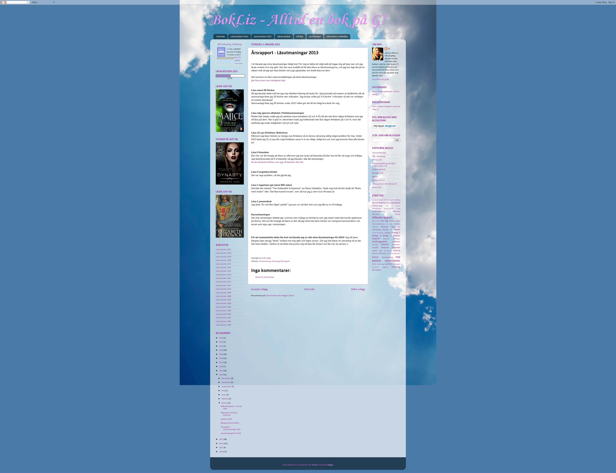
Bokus (388, 203)
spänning (380, 264)
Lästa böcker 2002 (223, 318)
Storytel (375, 227)
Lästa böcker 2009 (223, 293)
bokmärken (396, 245)
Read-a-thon (394, 221)
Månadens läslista (386, 214)
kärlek (389, 253)
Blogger (330, 465)
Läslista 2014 (226, 419)
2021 (221, 346)
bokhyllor (396, 242)
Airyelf (315, 465)
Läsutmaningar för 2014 (231, 433)
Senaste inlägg (259, 289)
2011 (221, 448)
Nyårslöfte (376, 221)
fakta (380, 251)
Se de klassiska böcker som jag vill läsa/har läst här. (277, 162)
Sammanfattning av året (382, 224)
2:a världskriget (377, 200)
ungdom (385, 267)
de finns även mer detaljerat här (268, 80)
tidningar (396, 264)
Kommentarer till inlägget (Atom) (280, 296)
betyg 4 (376, 236)
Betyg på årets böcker (230, 423)
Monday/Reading (378, 211)
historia (396, 250)
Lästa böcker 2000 (223, 325)
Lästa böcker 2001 (223, 321)
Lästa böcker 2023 (239, 36)
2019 (221, 354)
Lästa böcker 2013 (223, 278)
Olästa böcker (284, 36)
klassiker (382, 253)
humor (375, 253)
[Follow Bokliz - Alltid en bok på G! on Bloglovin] (385, 128)
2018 (221, 358)
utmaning (275, 261)
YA (391, 230)
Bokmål (375, 203)
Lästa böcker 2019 (223, 257)
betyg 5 (387, 236)
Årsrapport (285, 261)
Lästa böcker (315, 36)
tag (386, 264)
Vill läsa (299, 36)
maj (223, 391)
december (226, 378)
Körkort (375, 177)
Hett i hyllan (392, 206)
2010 (221, 452)
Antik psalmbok (378, 170)
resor (374, 264)
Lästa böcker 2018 (223, 260)
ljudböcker (396, 253)
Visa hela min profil (380, 80)
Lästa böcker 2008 (223, 296)
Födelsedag (377, 206)
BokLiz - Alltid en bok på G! (297, 20)
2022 (221, 342)
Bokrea (382, 203)
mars (224, 395)
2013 (221, 439)
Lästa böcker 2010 (223, 289)
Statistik (397, 224)
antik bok (375, 233)
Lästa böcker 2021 (223, 250)
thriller (390, 264)
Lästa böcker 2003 (223, 314)
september (227, 387)
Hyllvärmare (376, 209)
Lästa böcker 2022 (263, 36)
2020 (221, 350)
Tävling (385, 230)
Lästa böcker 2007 (223, 300)
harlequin (387, 251)
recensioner (392, 260)
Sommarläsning (379, 153)
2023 (221, 338)
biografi (376, 238)
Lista (398, 209)
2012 (221, 444)
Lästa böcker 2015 (223, 271)
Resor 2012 (376, 188)
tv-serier (375, 267)
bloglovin (386, 239)
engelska (396, 247)
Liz (228, 48)
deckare (385, 247)
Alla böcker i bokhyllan (337, 36)
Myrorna (396, 211)
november (226, 382)
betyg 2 (388, 233)
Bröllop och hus (378, 180)
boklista (385, 244)
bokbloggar (396, 239)
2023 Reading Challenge (229, 44)
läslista (375, 257)
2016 (221, 367)
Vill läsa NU (377, 160)
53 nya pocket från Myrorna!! (384, 184)
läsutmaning (264, 261)
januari (225, 403)
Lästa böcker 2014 (223, 275)
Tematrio (384, 227)
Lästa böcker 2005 (223, 307)
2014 (221, 375)
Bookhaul (395, 203)
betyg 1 (382, 233)
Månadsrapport (382, 217)
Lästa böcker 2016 (223, 268)
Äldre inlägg (358, 289)
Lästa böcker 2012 (223, 282)
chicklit (375, 248)
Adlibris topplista (390, 200)
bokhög (375, 245)
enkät (374, 251)
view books (238, 63)
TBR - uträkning (378, 156)
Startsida (220, 36)
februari (225, 399)
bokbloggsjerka (379, 242)
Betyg (398, 200)
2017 (221, 363)
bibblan (396, 236)
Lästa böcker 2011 (223, 286)
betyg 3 (396, 233)
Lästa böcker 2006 (223, 304)
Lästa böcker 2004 (223, 311)
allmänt (396, 229)
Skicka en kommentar (264, 277)
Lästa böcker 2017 (223, 264)
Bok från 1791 (377, 173)
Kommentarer (389, 209)
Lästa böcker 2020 (223, 253)
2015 (221, 371)
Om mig (385, 221)
